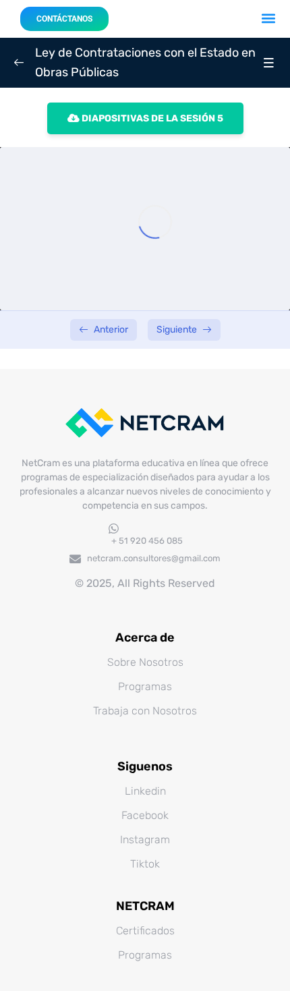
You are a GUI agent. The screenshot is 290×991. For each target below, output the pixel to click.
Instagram (145, 839)
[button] (269, 18)
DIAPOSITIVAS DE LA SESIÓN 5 (151, 118)
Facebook (145, 815)
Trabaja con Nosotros (145, 710)
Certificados (145, 930)
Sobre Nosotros (145, 662)
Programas (145, 686)
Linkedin (145, 791)
